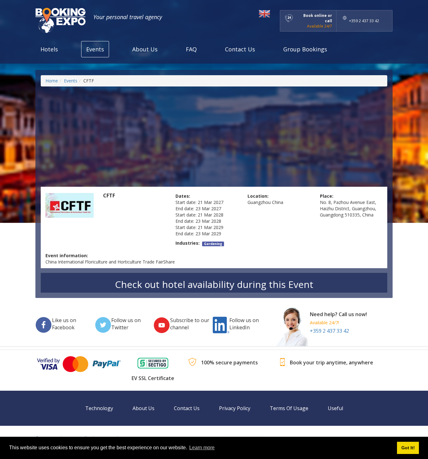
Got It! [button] (408, 447)
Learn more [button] (202, 447)
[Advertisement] (214, 136)
